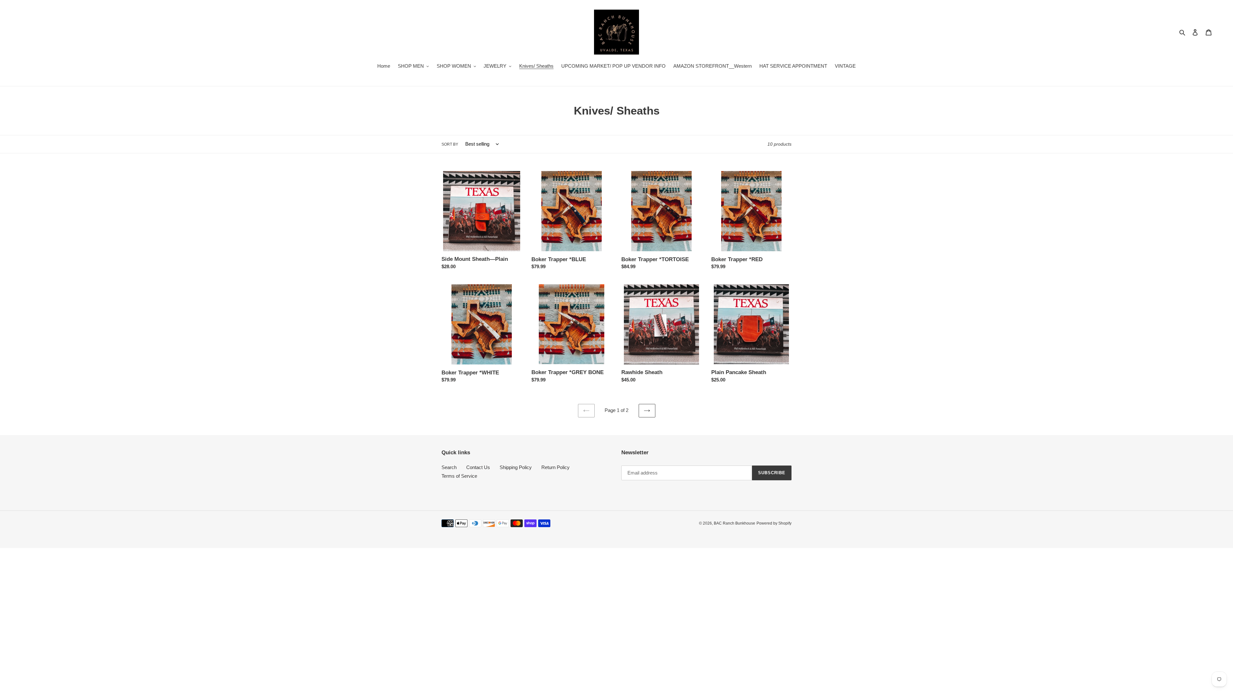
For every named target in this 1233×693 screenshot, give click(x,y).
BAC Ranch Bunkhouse (734, 523)
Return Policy (555, 467)
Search (449, 467)
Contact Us (478, 467)
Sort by (450, 144)
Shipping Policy (516, 467)
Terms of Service (459, 476)
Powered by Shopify (773, 523)
